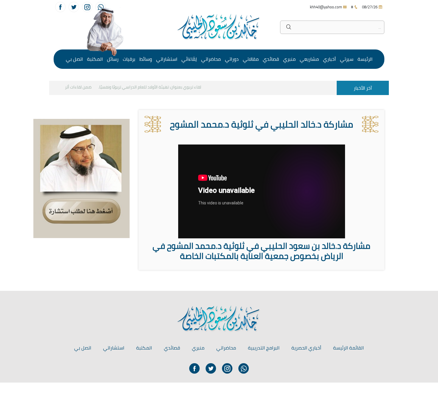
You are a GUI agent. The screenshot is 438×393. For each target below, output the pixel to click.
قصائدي (271, 59)
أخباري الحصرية (306, 347)
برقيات (129, 59)
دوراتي (232, 59)
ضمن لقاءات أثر (82, 87)
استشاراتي (166, 59)
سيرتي (346, 59)
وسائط (145, 59)
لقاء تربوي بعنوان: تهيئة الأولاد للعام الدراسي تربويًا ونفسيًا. (153, 87)
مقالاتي (251, 59)
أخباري (329, 59)
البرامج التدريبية (263, 347)
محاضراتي (211, 59)
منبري (289, 59)
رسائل (113, 59)
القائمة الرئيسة (348, 347)
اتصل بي (74, 59)
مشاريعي (309, 59)
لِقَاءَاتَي (189, 59)
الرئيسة (365, 59)
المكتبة (95, 59)
